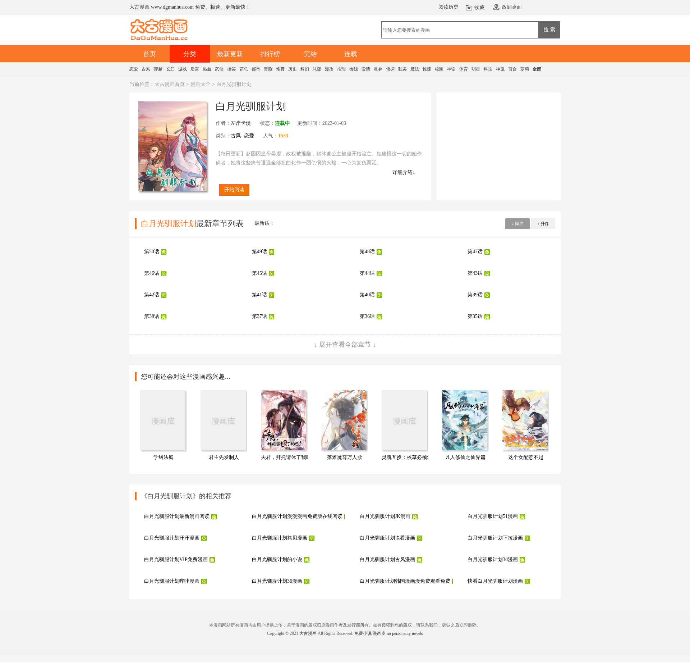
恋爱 (133, 69)
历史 (292, 69)
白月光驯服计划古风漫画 (387, 559)
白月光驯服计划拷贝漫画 (279, 538)
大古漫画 (308, 633)
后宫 (194, 69)
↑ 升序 (543, 223)
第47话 (475, 251)
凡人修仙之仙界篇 (465, 457)
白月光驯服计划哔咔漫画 (171, 581)
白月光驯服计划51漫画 (493, 516)
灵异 (378, 69)
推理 (341, 69)
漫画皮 (379, 633)
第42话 (151, 294)
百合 (512, 69)
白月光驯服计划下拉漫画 (495, 538)
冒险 (268, 69)
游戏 (182, 69)
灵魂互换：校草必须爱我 (409, 457)
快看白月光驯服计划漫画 (495, 581)
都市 (256, 69)
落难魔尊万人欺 (344, 457)
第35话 (475, 316)
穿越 (158, 69)
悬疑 (317, 69)
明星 (476, 69)
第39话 (475, 294)
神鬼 (500, 69)
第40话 (367, 294)
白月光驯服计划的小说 (277, 559)
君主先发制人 (224, 457)
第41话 (259, 294)
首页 (149, 54)
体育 (463, 69)
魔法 (414, 69)
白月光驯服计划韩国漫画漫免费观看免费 (405, 581)
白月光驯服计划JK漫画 (385, 516)
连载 (350, 54)
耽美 (402, 69)
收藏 (479, 7)
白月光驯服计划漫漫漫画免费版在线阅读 (297, 516)
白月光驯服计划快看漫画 (387, 538)
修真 (280, 69)
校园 (439, 69)
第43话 (475, 273)
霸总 (243, 69)
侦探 (390, 69)
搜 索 (549, 29)
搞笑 (231, 69)
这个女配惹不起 (525, 457)
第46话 (151, 273)
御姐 (353, 69)
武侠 (219, 69)
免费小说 (363, 633)
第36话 (367, 316)
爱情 (366, 69)
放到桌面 (512, 7)
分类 (189, 54)
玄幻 (170, 69)
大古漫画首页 (170, 84)
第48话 (367, 251)
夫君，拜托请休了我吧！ (288, 457)
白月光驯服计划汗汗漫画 (171, 538)
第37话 (259, 316)
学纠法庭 (163, 457)
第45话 (259, 273)
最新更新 (230, 54)
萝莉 (524, 69)
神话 (451, 69)
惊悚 (427, 69)
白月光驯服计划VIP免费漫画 (176, 559)
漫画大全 (200, 84)
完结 (310, 54)
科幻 (304, 69)
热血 (207, 69)
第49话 (259, 251)
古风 (146, 69)
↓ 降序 (518, 223)
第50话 (151, 251)
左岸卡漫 (241, 123)
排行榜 (270, 54)
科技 (488, 69)
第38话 (151, 316)
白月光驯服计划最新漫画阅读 (177, 516)
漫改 (329, 69)
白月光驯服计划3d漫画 (493, 559)
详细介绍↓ (403, 172)
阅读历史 (448, 7)
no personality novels (405, 633)
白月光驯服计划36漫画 (277, 581)
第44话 (367, 273)
